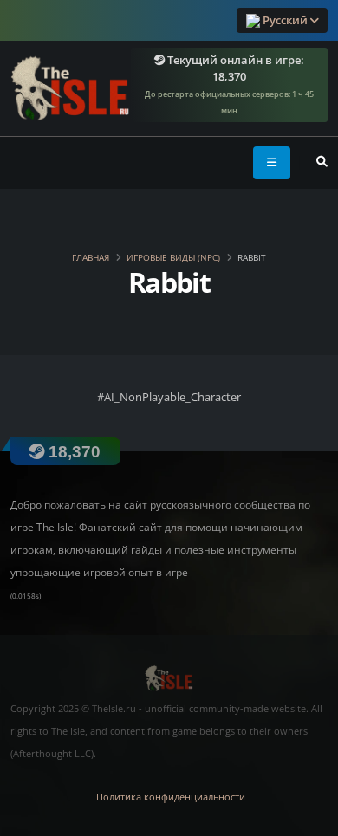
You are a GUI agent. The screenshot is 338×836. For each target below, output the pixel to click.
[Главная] (70, 85)
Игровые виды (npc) (173, 257)
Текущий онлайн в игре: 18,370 (229, 84)
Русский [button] (285, 20)
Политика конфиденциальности (170, 797)
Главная (90, 257)
